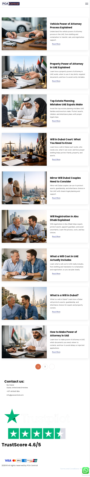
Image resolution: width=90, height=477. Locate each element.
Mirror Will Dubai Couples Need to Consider (65, 179)
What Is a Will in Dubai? (64, 295)
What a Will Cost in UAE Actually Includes (64, 258)
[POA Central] (11, 3)
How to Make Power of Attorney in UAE (63, 333)
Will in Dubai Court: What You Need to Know (65, 141)
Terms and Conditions (69, 468)
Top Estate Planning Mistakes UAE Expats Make (66, 102)
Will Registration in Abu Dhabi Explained (64, 218)
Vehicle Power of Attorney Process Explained (66, 25)
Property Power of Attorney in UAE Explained (66, 65)
